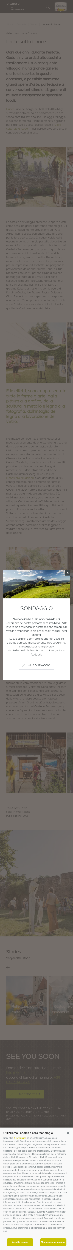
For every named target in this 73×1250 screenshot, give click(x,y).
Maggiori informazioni (53, 1242)
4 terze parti (20, 1138)
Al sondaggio (39, 665)
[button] (68, 1133)
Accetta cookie (20, 1242)
